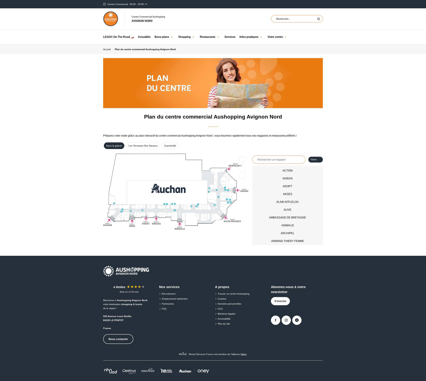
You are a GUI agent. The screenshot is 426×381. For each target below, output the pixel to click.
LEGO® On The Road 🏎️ (118, 36)
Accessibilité (224, 318)
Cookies (222, 298)
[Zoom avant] (242, 159)
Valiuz (243, 354)
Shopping (184, 36)
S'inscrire (280, 301)
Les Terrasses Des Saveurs (143, 145)
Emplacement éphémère (175, 298)
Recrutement (168, 293)
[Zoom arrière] (242, 167)
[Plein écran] (242, 175)
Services (229, 36)
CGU (220, 308)
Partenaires (168, 303)
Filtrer (314, 159)
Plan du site (224, 323)
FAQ (164, 308)
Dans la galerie (114, 145)
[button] (171, 37)
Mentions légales (226, 313)
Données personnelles (229, 303)
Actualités (144, 36)
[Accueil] (110, 18)
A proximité (170, 145)
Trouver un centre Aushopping (233, 293)
